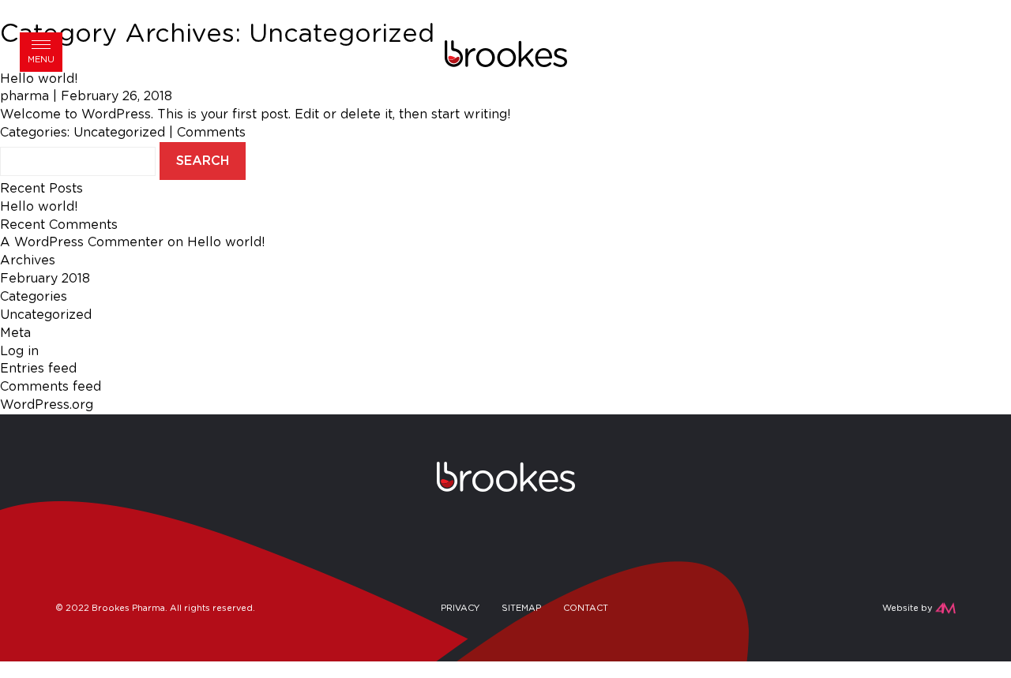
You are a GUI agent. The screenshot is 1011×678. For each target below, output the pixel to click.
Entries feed (38, 368)
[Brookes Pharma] (506, 53)
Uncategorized (119, 132)
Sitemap (521, 608)
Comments (211, 132)
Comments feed (50, 386)
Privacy (460, 608)
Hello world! (39, 206)
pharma (24, 96)
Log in (19, 351)
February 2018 (45, 278)
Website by (907, 608)
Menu (41, 59)
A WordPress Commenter (81, 242)
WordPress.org (46, 405)
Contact (585, 608)
